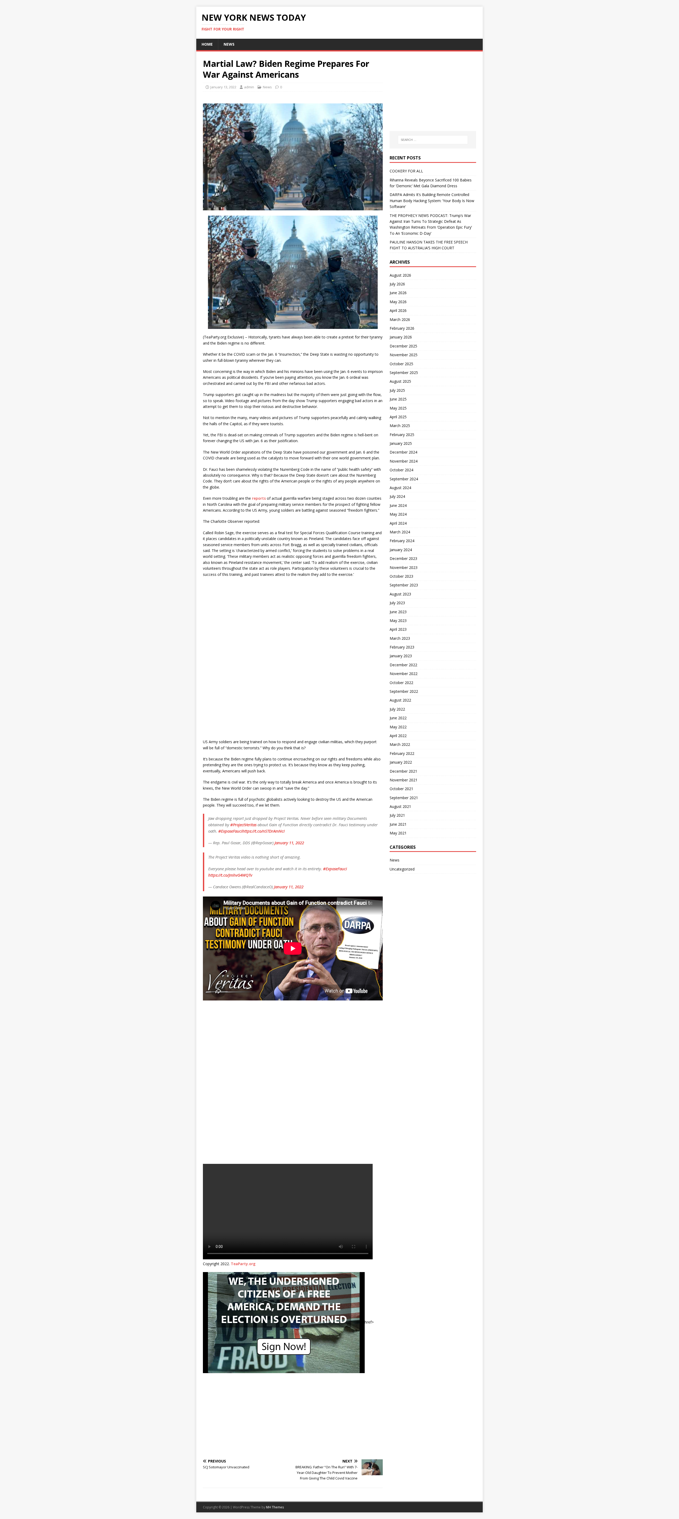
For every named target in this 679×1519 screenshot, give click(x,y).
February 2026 (402, 328)
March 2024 (400, 531)
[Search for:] (433, 139)
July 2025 (397, 390)
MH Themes (275, 1507)
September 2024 (404, 478)
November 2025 (403, 354)
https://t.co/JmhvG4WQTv (230, 875)
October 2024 (401, 469)
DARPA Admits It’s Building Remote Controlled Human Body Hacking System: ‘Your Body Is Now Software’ (432, 200)
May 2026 (398, 301)
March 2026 (400, 319)
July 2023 (397, 602)
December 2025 (403, 346)
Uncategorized (402, 869)
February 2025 (402, 434)
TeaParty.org (243, 1263)
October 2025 (401, 363)
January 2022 (401, 762)
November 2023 (403, 567)
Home (207, 44)
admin (249, 87)
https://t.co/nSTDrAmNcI (263, 831)
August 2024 (400, 487)
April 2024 (398, 523)
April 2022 (398, 735)
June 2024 (398, 505)
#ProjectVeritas (243, 824)
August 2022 (400, 700)
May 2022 (398, 726)
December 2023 (403, 558)
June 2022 (398, 717)
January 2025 (401, 443)
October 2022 (401, 682)
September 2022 (404, 691)
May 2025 (398, 408)
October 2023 (401, 576)
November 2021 (403, 779)
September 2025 (404, 372)
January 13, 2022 (223, 87)
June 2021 (398, 824)
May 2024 (398, 514)
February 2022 (402, 753)
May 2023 (398, 620)
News (229, 44)
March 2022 (400, 744)
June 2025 (398, 399)
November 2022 (403, 673)
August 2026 (400, 275)
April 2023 (398, 629)
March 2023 (400, 638)
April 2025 (398, 416)
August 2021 (400, 806)
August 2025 (400, 381)
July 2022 (397, 709)
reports (259, 498)
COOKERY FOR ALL (406, 170)
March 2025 (400, 425)
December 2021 (403, 771)
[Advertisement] (293, 1415)
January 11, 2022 (289, 842)
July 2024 (397, 496)
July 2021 (397, 815)
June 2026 (398, 292)
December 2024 (403, 452)
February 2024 (402, 540)
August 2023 (400, 594)
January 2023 (401, 655)
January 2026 (401, 337)
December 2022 (403, 664)
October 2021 (401, 788)
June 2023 (398, 611)
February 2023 (402, 647)
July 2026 (397, 283)
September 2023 (404, 584)
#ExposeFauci (230, 831)
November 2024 (403, 461)
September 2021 (404, 797)
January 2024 (401, 549)
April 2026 (398, 310)
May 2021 (398, 832)
